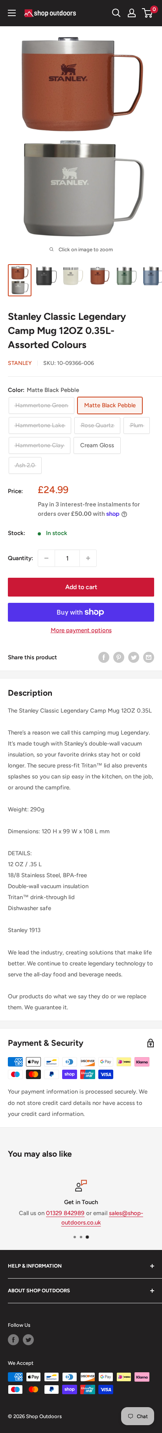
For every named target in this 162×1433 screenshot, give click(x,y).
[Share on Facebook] (103, 657)
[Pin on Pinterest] (118, 657)
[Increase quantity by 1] (88, 558)
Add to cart (81, 587)
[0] (148, 13)
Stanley (20, 363)
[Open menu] (12, 13)
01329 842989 (65, 1213)
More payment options (81, 630)
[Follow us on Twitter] (28, 1339)
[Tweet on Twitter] (133, 657)
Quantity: (20, 558)
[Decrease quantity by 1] (46, 558)
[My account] (132, 13)
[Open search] (116, 13)
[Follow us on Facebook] (13, 1339)
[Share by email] (148, 657)
